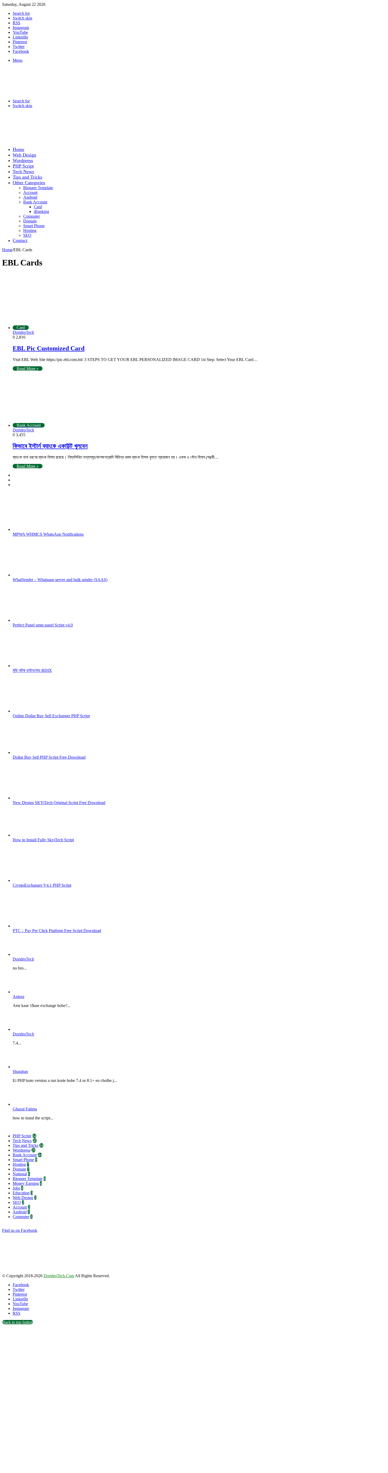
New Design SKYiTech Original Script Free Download (59, 802)
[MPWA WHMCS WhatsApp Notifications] (42, 529)
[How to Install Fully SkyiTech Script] (42, 835)
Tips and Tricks (27, 177)
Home (18, 149)
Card (38, 207)
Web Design (24, 155)
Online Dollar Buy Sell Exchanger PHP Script (51, 716)
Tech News (23, 171)
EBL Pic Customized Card (48, 348)
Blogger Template (38, 188)
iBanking (41, 211)
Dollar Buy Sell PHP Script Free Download (49, 757)
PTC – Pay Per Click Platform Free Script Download (57, 930)
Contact (20, 240)
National (20, 1174)
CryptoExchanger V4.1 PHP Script (42, 885)
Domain (30, 221)
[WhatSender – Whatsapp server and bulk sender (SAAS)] (42, 575)
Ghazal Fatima (25, 1109)
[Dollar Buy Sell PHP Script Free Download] (42, 752)
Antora (18, 996)
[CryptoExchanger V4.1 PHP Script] (42, 880)
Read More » (28, 368)
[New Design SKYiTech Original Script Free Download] (42, 798)
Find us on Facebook (19, 1230)
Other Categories (29, 182)
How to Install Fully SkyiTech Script (43, 840)
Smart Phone (34, 226)
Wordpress (23, 160)
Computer (31, 216)
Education (21, 1193)
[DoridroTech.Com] (44, 92)
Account (30, 192)
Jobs (16, 1188)
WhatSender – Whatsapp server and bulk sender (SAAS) (60, 579)
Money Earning (26, 1183)
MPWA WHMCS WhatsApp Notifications (48, 534)
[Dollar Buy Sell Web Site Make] (111, 140)
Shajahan (20, 1071)
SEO (27, 235)
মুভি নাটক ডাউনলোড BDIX (32, 670)
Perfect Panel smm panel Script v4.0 (43, 625)
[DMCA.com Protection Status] (41, 1271)
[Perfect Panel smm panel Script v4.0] (42, 620)
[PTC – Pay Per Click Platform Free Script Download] (42, 926)
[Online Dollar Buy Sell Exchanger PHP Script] (42, 711)
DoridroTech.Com (59, 1276)
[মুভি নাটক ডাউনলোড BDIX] (42, 665)
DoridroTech (23, 332)
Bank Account (35, 202)
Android (30, 197)
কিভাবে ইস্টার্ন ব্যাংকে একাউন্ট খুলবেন (50, 446)
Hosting (29, 230)
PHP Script (23, 166)
